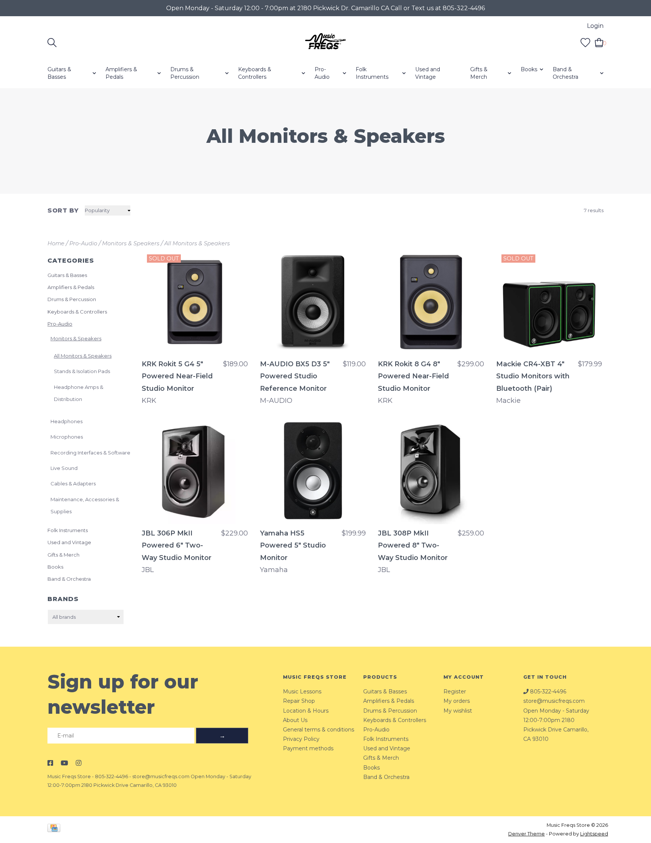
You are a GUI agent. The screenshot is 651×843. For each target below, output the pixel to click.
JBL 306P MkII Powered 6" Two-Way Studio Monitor (176, 545)
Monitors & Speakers (130, 243)
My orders (456, 701)
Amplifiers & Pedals (121, 73)
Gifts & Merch (478, 73)
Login (595, 25)
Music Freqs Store (69, 776)
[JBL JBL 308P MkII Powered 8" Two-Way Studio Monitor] (431, 471)
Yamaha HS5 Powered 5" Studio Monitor (293, 545)
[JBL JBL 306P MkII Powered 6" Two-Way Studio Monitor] (195, 471)
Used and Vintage (427, 73)
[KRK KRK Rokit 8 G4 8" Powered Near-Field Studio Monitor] (431, 302)
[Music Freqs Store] (325, 42)
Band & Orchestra (565, 73)
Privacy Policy (301, 739)
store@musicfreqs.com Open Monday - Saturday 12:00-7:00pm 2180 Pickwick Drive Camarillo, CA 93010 (556, 720)
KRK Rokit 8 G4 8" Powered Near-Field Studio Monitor (413, 376)
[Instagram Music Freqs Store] (78, 763)
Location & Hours (306, 710)
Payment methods (308, 748)
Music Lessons (302, 691)
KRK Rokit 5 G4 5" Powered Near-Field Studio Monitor (177, 376)
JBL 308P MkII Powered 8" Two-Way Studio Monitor (413, 545)
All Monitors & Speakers (197, 243)
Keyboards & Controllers (254, 73)
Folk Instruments (372, 73)
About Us (295, 720)
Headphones (66, 421)
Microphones (66, 437)
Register (454, 691)
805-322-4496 (111, 776)
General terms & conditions (318, 729)
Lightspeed (594, 834)
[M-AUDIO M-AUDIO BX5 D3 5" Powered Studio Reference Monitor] (313, 302)
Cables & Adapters (73, 483)
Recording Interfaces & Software (90, 453)
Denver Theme (526, 834)
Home (55, 243)
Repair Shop (299, 701)
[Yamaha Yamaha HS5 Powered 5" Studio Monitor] (313, 471)
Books (529, 69)
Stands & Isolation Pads (82, 371)
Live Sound (64, 468)
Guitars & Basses (59, 73)
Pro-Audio (322, 73)
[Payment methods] (55, 829)
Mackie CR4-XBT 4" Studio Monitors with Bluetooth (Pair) (533, 376)
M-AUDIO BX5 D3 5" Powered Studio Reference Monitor (295, 376)
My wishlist (457, 710)
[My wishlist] (585, 42)
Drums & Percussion (184, 73)
